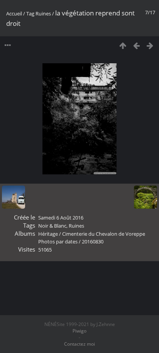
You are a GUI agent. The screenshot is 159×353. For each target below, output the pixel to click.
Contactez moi (79, 344)
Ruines (43, 13)
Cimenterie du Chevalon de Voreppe (103, 233)
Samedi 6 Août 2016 (60, 217)
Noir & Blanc (52, 225)
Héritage (48, 233)
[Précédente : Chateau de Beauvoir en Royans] (136, 45)
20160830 (92, 241)
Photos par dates (58, 241)
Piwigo (79, 331)
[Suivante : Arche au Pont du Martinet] (150, 45)
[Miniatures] (123, 45)
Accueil (14, 13)
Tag (30, 13)
